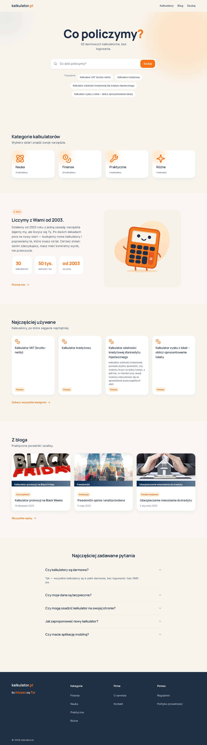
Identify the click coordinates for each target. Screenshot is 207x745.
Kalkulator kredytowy (128, 77)
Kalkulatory (167, 5)
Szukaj (191, 5)
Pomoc (161, 686)
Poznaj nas (18, 284)
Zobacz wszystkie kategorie (29, 402)
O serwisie (120, 695)
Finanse (75, 695)
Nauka (74, 703)
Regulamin (163, 695)
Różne (74, 720)
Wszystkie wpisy (22, 518)
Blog (180, 5)
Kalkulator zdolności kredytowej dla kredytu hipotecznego (103, 85)
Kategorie (76, 686)
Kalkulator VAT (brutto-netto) (95, 77)
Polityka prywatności (170, 703)
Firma (117, 686)
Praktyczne (77, 712)
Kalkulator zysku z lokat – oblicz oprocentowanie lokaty (103, 94)
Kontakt (118, 703)
